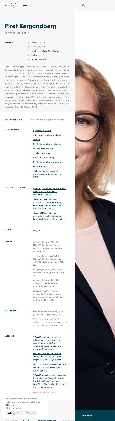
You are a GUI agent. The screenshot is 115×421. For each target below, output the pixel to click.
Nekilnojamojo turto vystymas (47, 144)
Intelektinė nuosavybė (43, 148)
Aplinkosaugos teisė (42, 130)
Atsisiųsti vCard (39, 59)
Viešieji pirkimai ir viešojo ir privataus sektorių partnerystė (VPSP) (47, 174)
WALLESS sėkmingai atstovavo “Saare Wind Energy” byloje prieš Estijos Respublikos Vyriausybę (48, 356)
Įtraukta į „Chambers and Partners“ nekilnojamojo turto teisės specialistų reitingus (49, 191)
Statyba (36, 139)
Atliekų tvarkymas (41, 153)
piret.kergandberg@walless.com (46, 51)
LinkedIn (35, 55)
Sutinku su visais (14, 413)
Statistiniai (13, 405)
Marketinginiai (14, 408)
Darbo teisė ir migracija (44, 157)
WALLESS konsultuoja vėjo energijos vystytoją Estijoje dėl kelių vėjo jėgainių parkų (49, 367)
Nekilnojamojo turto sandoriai (47, 162)
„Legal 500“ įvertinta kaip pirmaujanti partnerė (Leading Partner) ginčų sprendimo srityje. (48, 216)
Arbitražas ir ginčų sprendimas (47, 135)
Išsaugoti (30, 413)
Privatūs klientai (40, 166)
